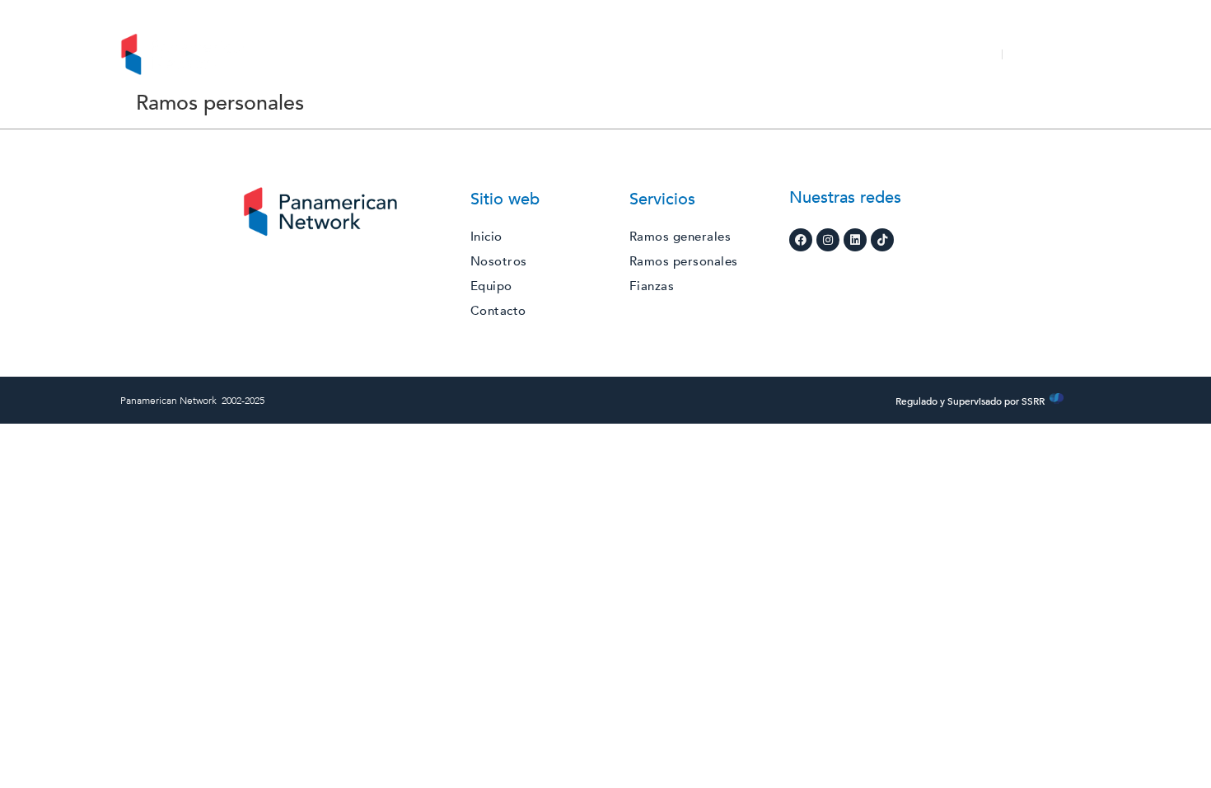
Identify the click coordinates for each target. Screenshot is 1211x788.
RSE (635, 54)
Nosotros (481, 54)
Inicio (411, 54)
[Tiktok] (882, 239)
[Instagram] (827, 239)
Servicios (562, 54)
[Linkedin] (855, 239)
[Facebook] (800, 239)
